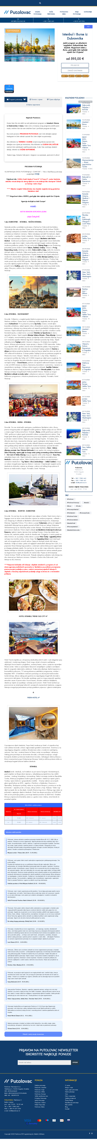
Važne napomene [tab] (33, 105)
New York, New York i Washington (86, 274)
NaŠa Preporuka (40, 1105)
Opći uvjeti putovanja (71, 1090)
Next (58, 44)
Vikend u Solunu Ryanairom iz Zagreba (86, 347)
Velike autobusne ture (41, 1096)
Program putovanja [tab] (15, 99)
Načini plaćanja (69, 1092)
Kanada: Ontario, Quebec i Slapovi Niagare (85, 198)
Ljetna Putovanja (40, 1100)
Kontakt (67, 1109)
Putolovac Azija (39, 1090)
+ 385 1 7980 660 (80, 478)
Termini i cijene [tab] (36, 99)
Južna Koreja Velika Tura (86, 384)
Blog (66, 1107)
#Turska (78, 506)
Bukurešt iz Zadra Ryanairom (86, 179)
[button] (38, 2)
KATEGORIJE (88, 12)
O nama (67, 1085)
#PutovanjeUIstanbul (72, 509)
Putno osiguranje (70, 1096)
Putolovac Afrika (40, 1092)
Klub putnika (68, 1105)
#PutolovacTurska (72, 516)
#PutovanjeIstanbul (72, 527)
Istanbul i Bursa (85, 123)
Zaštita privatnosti (70, 1098)
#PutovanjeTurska (85, 513)
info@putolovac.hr (81, 483)
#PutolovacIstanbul (72, 520)
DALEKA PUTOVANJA (37, 13)
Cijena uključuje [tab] (54, 99)
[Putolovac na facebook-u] (89, 1133)
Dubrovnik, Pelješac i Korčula (86, 107)
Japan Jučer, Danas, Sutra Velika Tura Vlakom (86, 142)
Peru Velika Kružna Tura (86, 449)
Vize (66, 1094)
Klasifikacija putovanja (72, 1103)
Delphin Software (39, 1134)
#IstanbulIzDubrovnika (73, 530)
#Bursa (69, 506)
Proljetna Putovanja (40, 1098)
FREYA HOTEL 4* (33, 697)
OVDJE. (37, 174)
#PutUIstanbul (71, 513)
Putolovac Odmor (40, 1103)
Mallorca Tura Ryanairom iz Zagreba (86, 366)
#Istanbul (86, 503)
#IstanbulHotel (71, 523)
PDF (88, 26)
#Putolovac (70, 499)
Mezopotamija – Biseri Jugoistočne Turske (87, 163)
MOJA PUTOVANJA (77, 13)
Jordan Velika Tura (86, 237)
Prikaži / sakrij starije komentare (33, 1034)
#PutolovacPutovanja (73, 503)
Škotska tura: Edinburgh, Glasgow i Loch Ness (86, 219)
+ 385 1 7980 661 (80, 480)
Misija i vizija (69, 1087)
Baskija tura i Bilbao (85, 291)
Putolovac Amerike (40, 1087)
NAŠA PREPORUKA (51, 13)
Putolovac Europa (40, 1094)
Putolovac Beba (39, 1107)
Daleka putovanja (40, 1085)
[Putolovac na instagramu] (92, 1133)
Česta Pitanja (69, 1100)
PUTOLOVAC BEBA (64, 13)
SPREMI (75, 1062)
